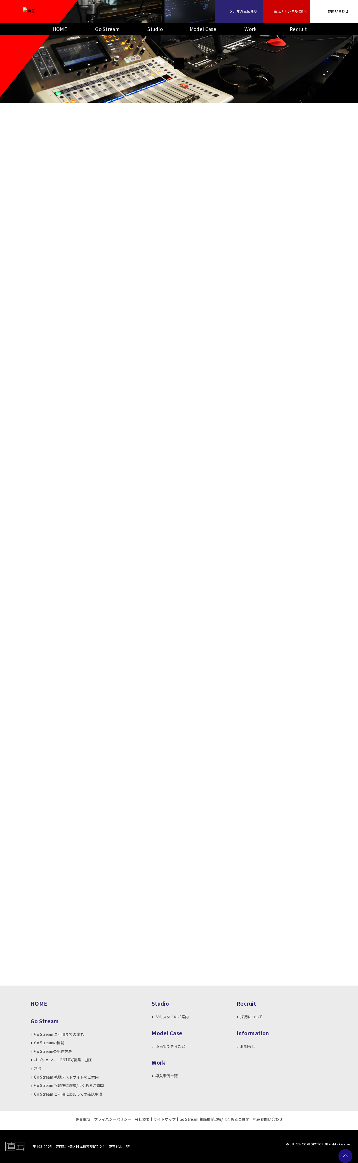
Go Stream (107, 28)
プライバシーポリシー (112, 1119)
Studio (155, 28)
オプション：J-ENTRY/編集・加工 (63, 1059)
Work (250, 28)
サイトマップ (165, 1119)
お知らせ (247, 1046)
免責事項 (83, 1119)
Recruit (298, 28)
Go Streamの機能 (49, 1042)
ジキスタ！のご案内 (172, 1016)
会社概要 (142, 1119)
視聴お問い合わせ (267, 1119)
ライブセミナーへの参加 (97, 140)
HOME (60, 28)
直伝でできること (170, 1046)
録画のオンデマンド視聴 (179, 140)
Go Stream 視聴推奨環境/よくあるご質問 (69, 1085)
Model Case (203, 28)
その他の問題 (260, 140)
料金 (38, 1068)
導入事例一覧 (167, 1075)
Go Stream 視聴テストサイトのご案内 (66, 1077)
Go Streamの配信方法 (53, 1051)
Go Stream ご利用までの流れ (59, 1034)
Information (253, 1033)
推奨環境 (302, 518)
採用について (251, 1016)
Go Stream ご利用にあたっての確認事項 (68, 1094)
